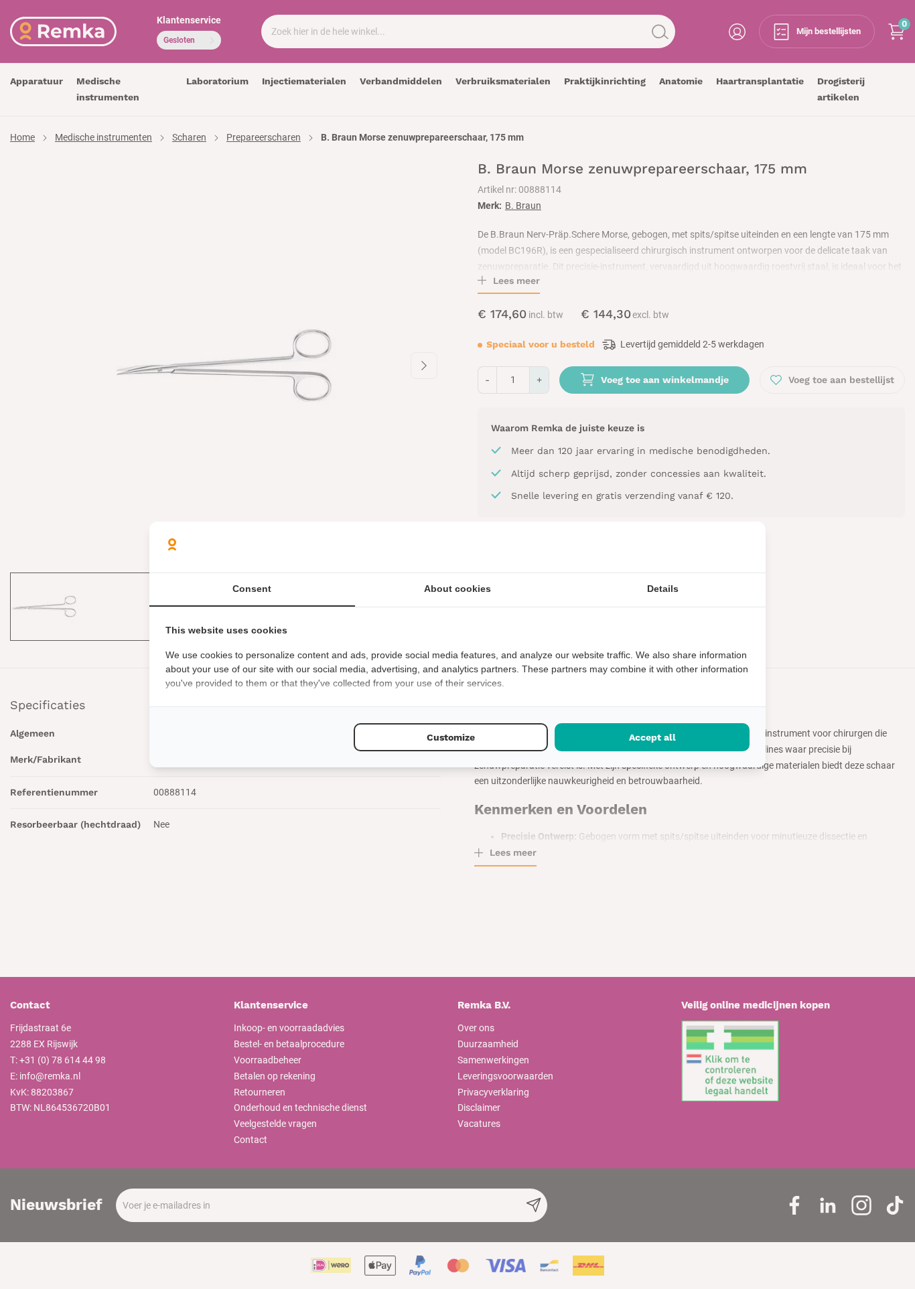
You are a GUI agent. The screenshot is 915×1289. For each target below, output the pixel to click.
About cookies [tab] (457, 588)
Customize (451, 737)
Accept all (652, 737)
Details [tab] (663, 588)
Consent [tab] (251, 588)
